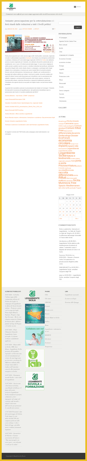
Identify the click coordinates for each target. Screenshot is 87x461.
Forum (76, 143)
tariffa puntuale (71, 188)
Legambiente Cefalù (65, 151)
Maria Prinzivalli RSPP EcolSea (14, 110)
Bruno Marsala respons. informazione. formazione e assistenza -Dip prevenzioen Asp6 (30, 117)
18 (77, 208)
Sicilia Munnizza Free (69, 181)
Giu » (76, 218)
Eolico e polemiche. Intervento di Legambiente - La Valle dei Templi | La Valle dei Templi (70, 231)
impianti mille (72, 146)
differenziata (65, 133)
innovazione (63, 148)
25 (77, 211)
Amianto (75, 121)
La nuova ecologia (70, 298)
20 (60, 211)
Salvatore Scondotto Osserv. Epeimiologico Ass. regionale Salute (23, 103)
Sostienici (48, 343)
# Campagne (63, 37)
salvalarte (69, 181)
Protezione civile (64, 76)
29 (67, 215)
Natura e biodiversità (67, 156)
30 (70, 215)
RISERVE (48, 335)
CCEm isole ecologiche (66, 126)
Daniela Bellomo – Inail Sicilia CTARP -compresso (19, 95)
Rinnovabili (62, 83)
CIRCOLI (48, 302)
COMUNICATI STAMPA (66, 55)
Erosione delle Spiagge (72, 302)
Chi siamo (48, 298)
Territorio (62, 97)
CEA (46, 295)
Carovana (68, 123)
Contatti (47, 306)
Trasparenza (48, 346)
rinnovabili (73, 178)
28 (63, 215)
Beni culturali (63, 45)
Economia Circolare (65, 59)
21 (63, 211)
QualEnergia (68, 168)
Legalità (61, 69)
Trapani (78, 188)
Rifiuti (37, 29)
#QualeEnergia (62, 121)
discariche (75, 133)
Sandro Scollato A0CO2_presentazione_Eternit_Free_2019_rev (23, 106)
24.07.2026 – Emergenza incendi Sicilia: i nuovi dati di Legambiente (13, 377)
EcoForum (64, 137)
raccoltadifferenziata (66, 170)
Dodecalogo (65, 135)
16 (70, 208)
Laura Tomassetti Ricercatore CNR (15, 99)
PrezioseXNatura (67, 165)
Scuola (61, 87)
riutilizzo (62, 180)
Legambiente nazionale (72, 295)
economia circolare (65, 62)
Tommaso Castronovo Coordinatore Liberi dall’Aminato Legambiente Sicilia (27, 124)
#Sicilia (69, 121)
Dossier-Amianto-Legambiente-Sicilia (16, 121)
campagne (61, 123)
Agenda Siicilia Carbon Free (67, 41)
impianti (63, 145)
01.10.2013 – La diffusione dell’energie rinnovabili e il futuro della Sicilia (70, 235)
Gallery (47, 321)
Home (46, 325)
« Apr (60, 218)
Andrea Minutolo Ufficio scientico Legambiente (18, 114)
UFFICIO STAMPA (27, 29)
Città (60, 52)
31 (73, 215)
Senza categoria (64, 90)
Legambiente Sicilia (67, 154)
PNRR (73, 161)
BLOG (61, 48)
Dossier (74, 135)
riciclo (76, 175)
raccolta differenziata (66, 173)
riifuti (68, 178)
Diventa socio (49, 310)
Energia (61, 66)
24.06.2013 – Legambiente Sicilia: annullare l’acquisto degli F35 (69, 269)
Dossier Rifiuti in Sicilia (52, 318)
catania (76, 123)
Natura (61, 73)
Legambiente (73, 148)
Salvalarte (48, 339)
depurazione (68, 131)
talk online (62, 188)
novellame (73, 158)
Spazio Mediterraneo (69, 185)
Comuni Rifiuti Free (70, 129)
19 (80, 208)
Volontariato (62, 101)
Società (61, 94)
